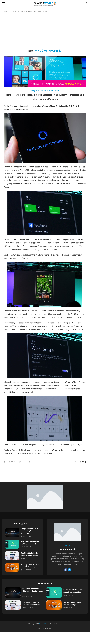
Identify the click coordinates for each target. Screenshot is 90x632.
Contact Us (49, 629)
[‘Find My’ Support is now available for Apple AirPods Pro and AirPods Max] (12, 567)
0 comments (26, 462)
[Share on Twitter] (80, 462)
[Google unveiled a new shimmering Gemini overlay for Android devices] (12, 532)
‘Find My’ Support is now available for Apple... (30, 565)
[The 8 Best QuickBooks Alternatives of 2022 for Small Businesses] (12, 555)
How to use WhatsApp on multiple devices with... (30, 542)
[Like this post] (75, 462)
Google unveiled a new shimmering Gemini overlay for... (29, 531)
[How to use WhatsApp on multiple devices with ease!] (12, 544)
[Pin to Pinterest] (83, 462)
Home (6, 11)
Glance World (43, 624)
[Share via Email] (85, 462)
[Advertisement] (45, 30)
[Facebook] (65, 569)
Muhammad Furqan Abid (49, 99)
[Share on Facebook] (77, 462)
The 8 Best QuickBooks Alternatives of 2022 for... (30, 554)
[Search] (86, 3)
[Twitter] (69, 569)
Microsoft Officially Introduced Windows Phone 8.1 (45, 95)
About (39, 629)
